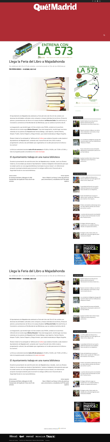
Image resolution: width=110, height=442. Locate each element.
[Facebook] (93, 1)
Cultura (41, 138)
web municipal (40, 152)
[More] (38, 73)
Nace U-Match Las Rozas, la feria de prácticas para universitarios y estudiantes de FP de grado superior (55, 179)
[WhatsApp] (22, 73)
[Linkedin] (30, 73)
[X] (100, 1)
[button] (104, 35)
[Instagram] (95, 1)
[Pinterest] (18, 73)
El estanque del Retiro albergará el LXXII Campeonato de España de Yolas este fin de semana (21, 179)
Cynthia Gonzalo (16, 69)
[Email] (34, 73)
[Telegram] (97, 1)
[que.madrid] (55, 7)
